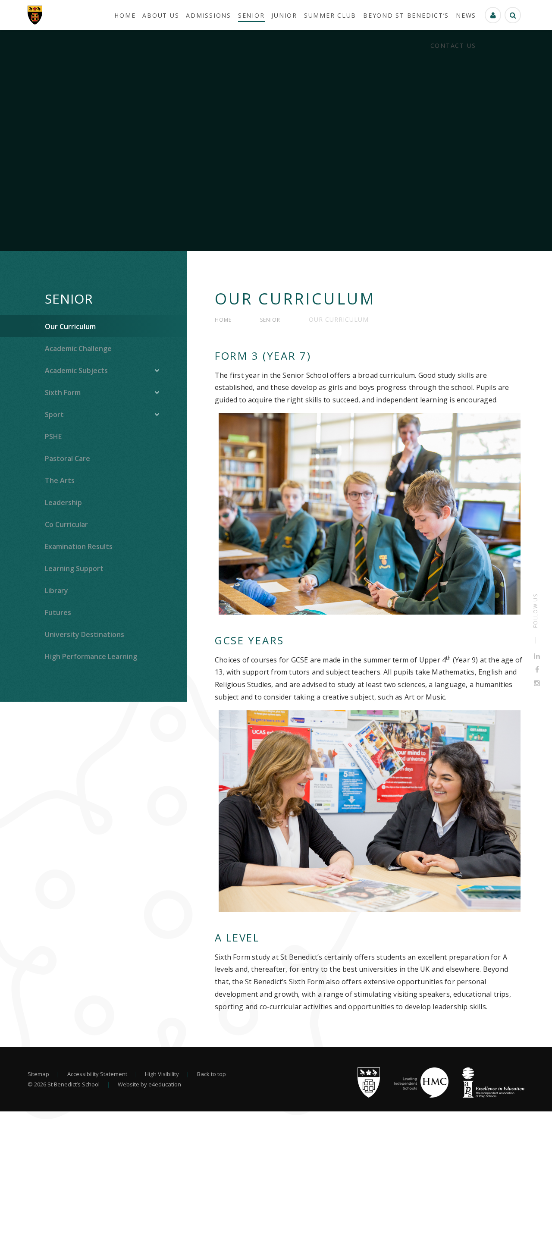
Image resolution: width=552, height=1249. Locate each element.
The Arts (60, 480)
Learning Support (74, 568)
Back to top (211, 1074)
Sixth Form (63, 392)
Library (56, 590)
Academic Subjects (76, 370)
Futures (58, 612)
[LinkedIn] (537, 656)
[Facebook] (537, 670)
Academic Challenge (78, 348)
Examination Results (79, 546)
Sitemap (38, 1074)
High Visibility (162, 1074)
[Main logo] (369, 1095)
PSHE (53, 436)
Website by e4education (149, 1084)
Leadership (63, 502)
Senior (69, 299)
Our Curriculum (70, 326)
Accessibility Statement (97, 1074)
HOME (223, 319)
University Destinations (84, 634)
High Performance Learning (91, 656)
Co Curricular (66, 524)
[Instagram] (537, 683)
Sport (54, 414)
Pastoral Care (67, 458)
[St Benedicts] (35, 15)
